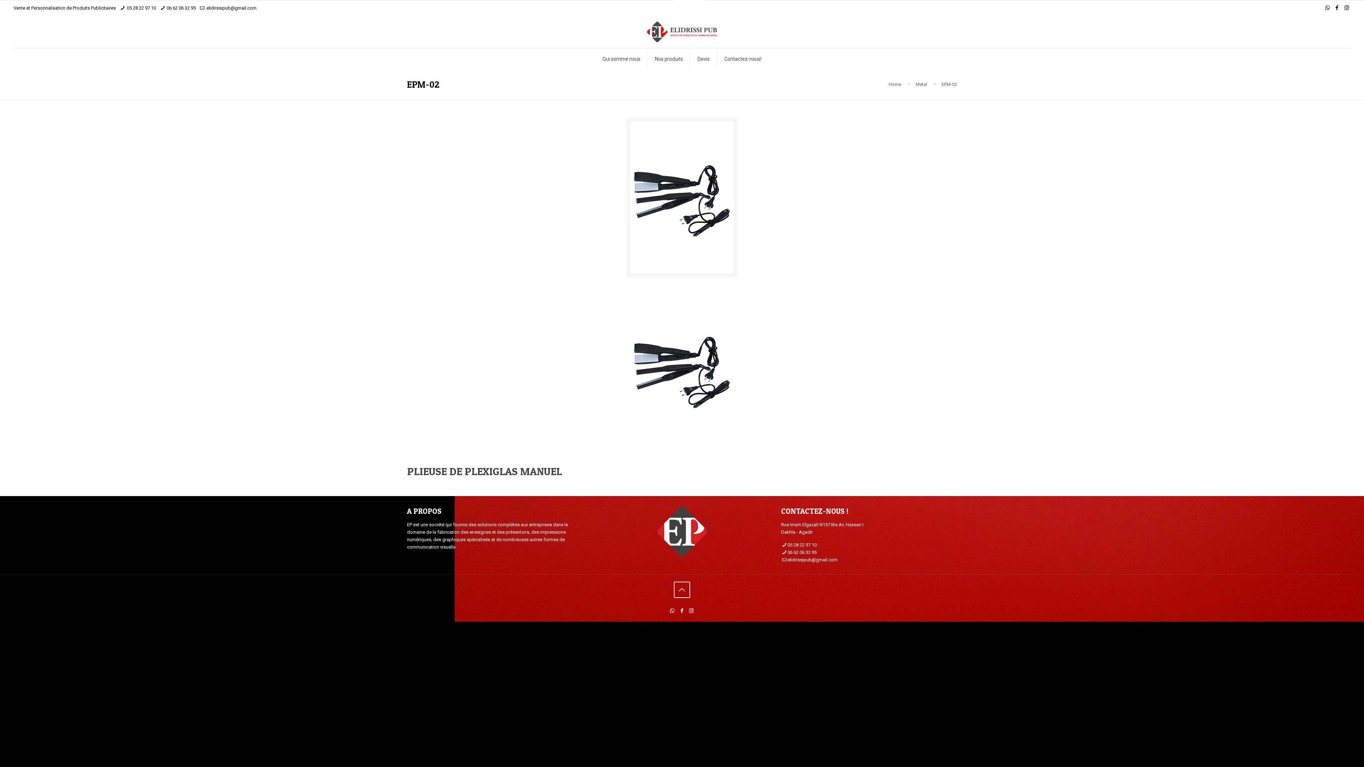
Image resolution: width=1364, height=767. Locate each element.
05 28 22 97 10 (141, 8)
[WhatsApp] (1327, 8)
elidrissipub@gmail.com (231, 8)
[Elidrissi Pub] (682, 32)
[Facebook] (1337, 8)
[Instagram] (1347, 8)
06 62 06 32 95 (181, 8)
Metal (921, 84)
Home (895, 84)
